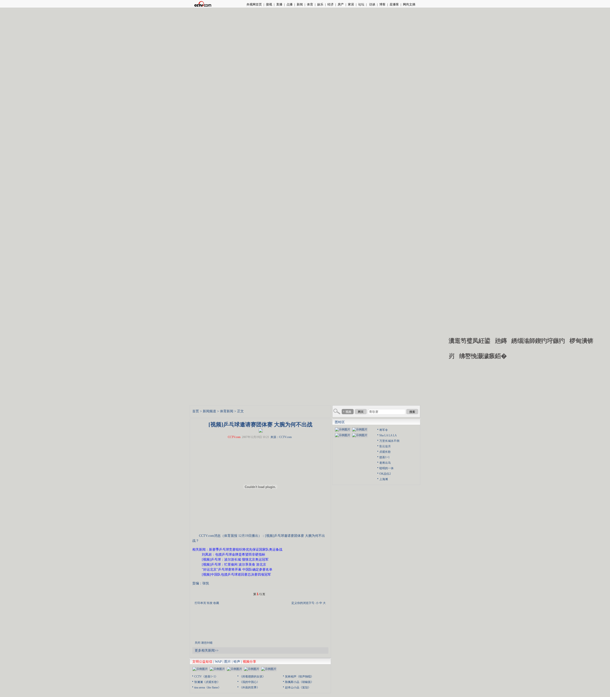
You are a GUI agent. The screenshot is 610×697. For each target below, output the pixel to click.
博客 (382, 4)
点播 (289, 4)
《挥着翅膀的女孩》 (252, 676)
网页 (361, 411)
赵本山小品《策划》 (298, 687)
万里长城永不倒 (389, 441)
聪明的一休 (386, 468)
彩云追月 (385, 446)
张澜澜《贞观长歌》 (207, 682)
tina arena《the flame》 (207, 687)
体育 (310, 4)
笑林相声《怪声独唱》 (299, 676)
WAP (218, 661)
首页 (195, 411)
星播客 (394, 4)
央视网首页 (254, 4)
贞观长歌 (385, 451)
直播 (279, 4)
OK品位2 (385, 473)
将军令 (383, 430)
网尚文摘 (409, 4)
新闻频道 (209, 411)
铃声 (237, 661)
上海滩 (383, 479)
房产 (341, 4)
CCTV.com (234, 437)
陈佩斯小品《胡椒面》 (299, 682)
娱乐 (320, 4)
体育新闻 (226, 411)
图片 (227, 661)
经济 (330, 4)
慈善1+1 (384, 457)
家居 (351, 4)
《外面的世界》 (249, 687)
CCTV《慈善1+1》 (206, 676)
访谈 (371, 4)
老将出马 (385, 462)
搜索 (412, 411)
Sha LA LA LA (388, 435)
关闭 (197, 642)
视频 (348, 411)
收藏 (216, 603)
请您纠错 (207, 642)
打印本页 (200, 603)
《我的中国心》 (249, 682)
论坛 (361, 4)
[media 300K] (261, 430)
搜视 (269, 4)
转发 (210, 603)
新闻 (300, 4)
